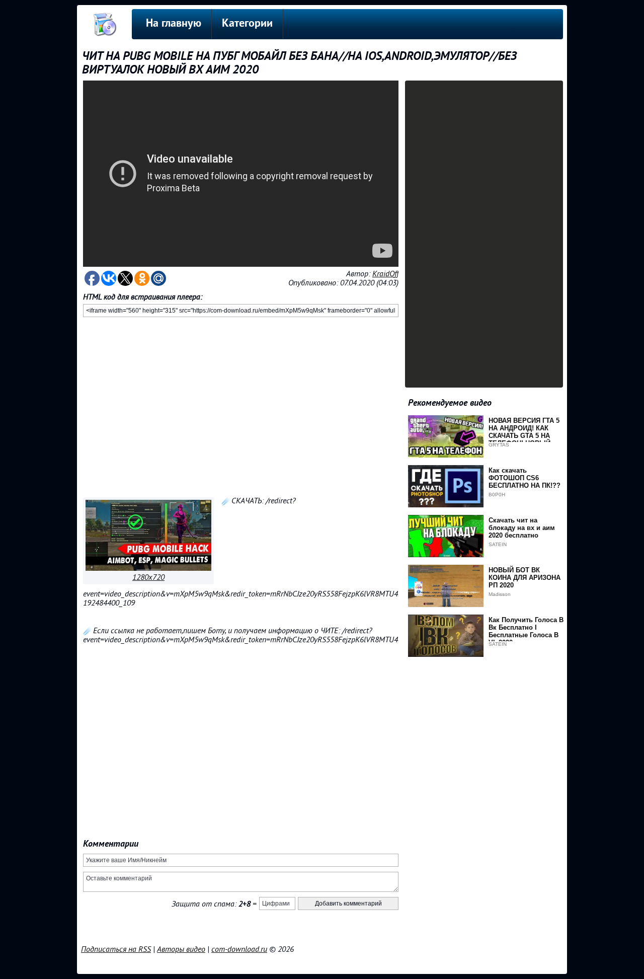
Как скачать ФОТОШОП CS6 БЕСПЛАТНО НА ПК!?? (524, 478)
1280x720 (148, 577)
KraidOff (385, 273)
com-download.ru (239, 949)
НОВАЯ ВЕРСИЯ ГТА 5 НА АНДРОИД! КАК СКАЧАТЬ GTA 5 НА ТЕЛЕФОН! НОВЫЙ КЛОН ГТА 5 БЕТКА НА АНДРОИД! (524, 439)
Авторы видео (181, 949)
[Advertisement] (240, 405)
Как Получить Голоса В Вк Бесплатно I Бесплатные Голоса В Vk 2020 (526, 631)
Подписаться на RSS (116, 949)
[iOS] (148, 568)
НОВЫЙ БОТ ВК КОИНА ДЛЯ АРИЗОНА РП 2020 (524, 577)
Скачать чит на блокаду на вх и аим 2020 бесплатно (522, 527)
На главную (173, 24)
